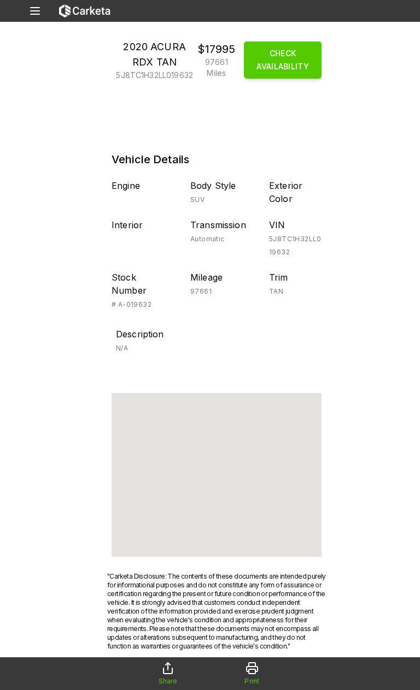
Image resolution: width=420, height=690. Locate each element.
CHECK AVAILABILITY (282, 60)
